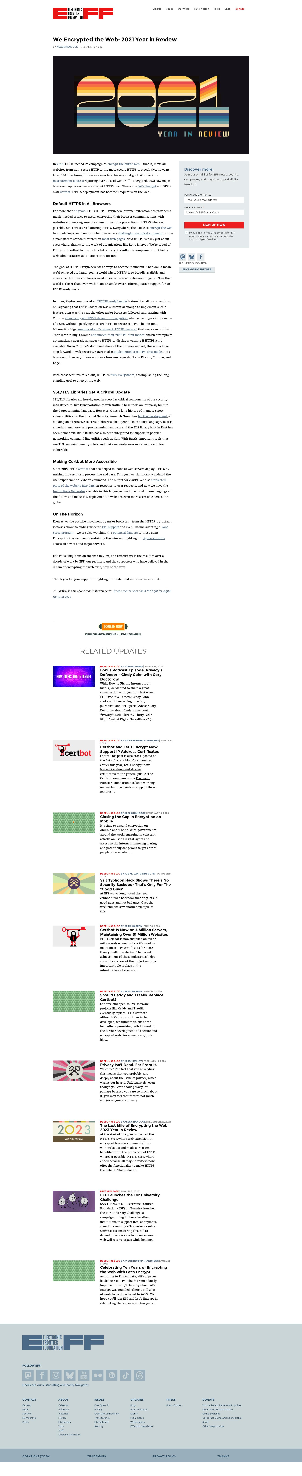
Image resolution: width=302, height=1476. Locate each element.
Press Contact (174, 1405)
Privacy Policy (164, 1456)
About (157, 9)
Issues (170, 9)
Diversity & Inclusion (69, 1434)
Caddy (122, 1008)
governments (147, 830)
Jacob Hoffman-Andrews (141, 740)
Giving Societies (211, 1413)
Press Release (109, 1191)
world (121, 834)
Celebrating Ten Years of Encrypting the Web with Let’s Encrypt (133, 1269)
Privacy (98, 1409)
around (105, 834)
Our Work (183, 9)
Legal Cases (137, 1417)
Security (26, 1413)
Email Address (193, 207)
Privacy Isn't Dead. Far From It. (128, 1065)
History (62, 1417)
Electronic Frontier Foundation (83, 15)
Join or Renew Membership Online (221, 1405)
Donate (240, 9)
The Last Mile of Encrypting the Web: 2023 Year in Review (134, 1127)
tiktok (125, 1375)
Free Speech (101, 1405)
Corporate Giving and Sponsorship (222, 1417)
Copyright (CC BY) (36, 1456)
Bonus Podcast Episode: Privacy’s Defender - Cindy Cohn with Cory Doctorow (131, 674)
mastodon (28, 1375)
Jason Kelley (133, 1061)
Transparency (102, 1417)
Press (25, 1422)
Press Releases (139, 1409)
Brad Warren (133, 926)
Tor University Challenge (123, 1213)
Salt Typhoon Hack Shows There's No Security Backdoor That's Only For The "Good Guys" (135, 884)
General (26, 1405)
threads (139, 1375)
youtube (83, 1375)
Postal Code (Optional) (197, 195)
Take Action (201, 9)
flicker (97, 1375)
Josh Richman (133, 666)
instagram (56, 1375)
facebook (42, 1375)
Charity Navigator (76, 1385)
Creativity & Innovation (106, 1413)
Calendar (63, 1405)
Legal (25, 1409)
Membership (29, 1417)
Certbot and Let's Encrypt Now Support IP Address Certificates (129, 749)
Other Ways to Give (213, 1426)
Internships (64, 1422)
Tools (217, 9)
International (101, 1422)
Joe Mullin (131, 873)
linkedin (111, 1375)
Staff (60, 1430)
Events (134, 1413)
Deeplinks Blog (110, 666)
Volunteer (63, 1409)
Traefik (139, 1008)
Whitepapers (137, 1422)
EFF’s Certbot (109, 939)
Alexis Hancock (67, 46)
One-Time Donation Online (217, 1409)
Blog (133, 1405)
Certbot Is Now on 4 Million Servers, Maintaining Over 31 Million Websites (134, 932)
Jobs (61, 1426)
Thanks (223, 1456)
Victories (63, 1413)
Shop (228, 9)
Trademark (96, 1456)
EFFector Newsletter (141, 1426)
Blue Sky (70, 1375)
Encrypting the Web (196, 269)
